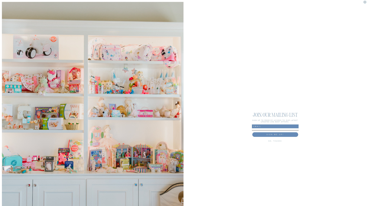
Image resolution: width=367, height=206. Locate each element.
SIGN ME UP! (275, 134)
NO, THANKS (275, 141)
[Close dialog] (365, 2)
